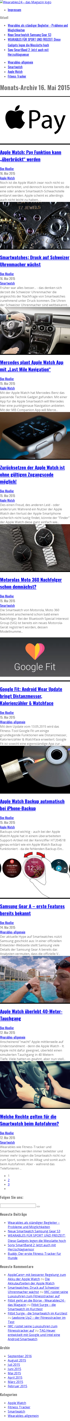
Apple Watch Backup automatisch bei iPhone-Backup (32, 805)
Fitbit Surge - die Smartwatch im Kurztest (37, 1313)
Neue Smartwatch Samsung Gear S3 (29, 34)
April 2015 (15, 1377)
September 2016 (20, 1356)
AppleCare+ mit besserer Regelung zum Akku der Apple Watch (37, 1277)
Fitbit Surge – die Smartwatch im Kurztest (32, 1307)
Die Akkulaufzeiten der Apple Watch (31, 1281)
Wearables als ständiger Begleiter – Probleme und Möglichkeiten (34, 1224)
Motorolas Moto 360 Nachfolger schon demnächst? (31, 583)
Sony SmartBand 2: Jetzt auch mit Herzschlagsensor (28, 52)
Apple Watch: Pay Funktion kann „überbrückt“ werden (30, 155)
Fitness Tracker (17, 76)
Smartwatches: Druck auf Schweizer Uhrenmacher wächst (34, 261)
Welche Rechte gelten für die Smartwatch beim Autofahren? (29, 1120)
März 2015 (15, 1382)
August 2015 (17, 1360)
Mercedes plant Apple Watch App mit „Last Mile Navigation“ (31, 366)
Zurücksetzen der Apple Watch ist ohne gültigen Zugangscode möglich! (32, 474)
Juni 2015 (14, 1369)
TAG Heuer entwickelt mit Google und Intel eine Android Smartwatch (34, 1334)
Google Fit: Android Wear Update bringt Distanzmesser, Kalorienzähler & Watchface (31, 695)
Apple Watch (15, 71)
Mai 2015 (14, 1373)
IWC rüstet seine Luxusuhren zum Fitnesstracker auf (38, 1294)
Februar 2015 (17, 1386)
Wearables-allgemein (20, 62)
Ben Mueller (7, 168)
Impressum (14, 9)
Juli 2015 (14, 1364)
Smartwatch (15, 67)
